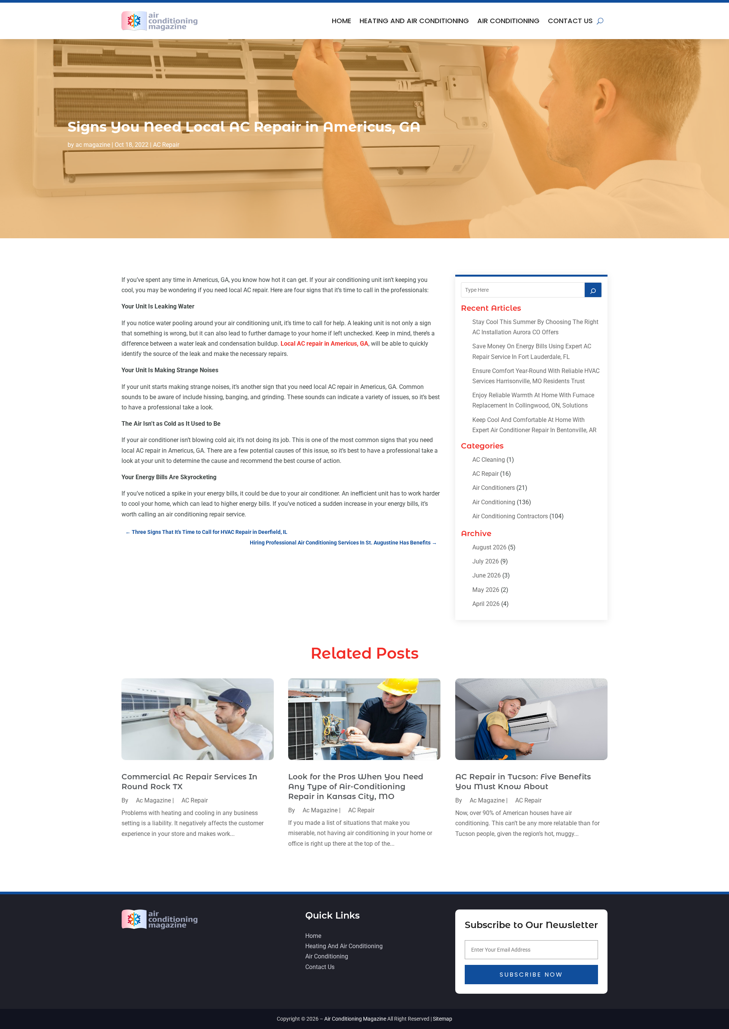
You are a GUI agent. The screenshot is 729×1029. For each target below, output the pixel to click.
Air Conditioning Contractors (510, 516)
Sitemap (442, 1019)
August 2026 (489, 547)
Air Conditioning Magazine (355, 1019)
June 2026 (486, 575)
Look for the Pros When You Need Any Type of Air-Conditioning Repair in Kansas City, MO (355, 786)
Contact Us (570, 20)
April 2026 (486, 603)
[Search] (593, 289)
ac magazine (93, 144)
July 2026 (485, 561)
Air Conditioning (508, 20)
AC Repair (166, 144)
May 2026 (485, 589)
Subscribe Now (531, 974)
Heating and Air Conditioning (414, 20)
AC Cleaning (488, 459)
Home (341, 20)
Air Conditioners (493, 487)
